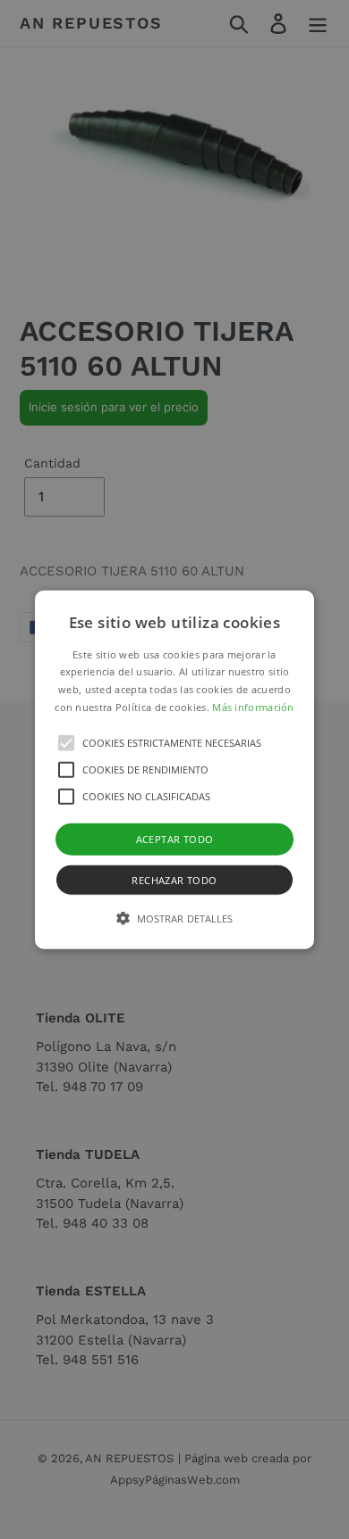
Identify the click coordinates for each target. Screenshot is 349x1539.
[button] (174, 769)
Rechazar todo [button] (174, 880)
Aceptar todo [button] (175, 838)
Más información (253, 707)
